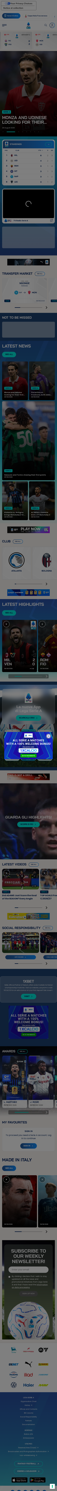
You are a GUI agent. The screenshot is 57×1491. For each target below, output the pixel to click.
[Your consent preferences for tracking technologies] (52, 1486)
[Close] (48, 736)
